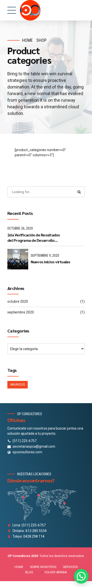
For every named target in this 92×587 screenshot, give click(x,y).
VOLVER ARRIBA (55, 572)
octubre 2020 (17, 301)
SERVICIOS (70, 567)
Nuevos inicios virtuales (50, 261)
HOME (18, 567)
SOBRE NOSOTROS (43, 567)
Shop (41, 40)
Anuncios (17, 384)
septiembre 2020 (20, 312)
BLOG (29, 572)
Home (27, 40)
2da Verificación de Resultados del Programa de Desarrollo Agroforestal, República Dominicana (33, 237)
